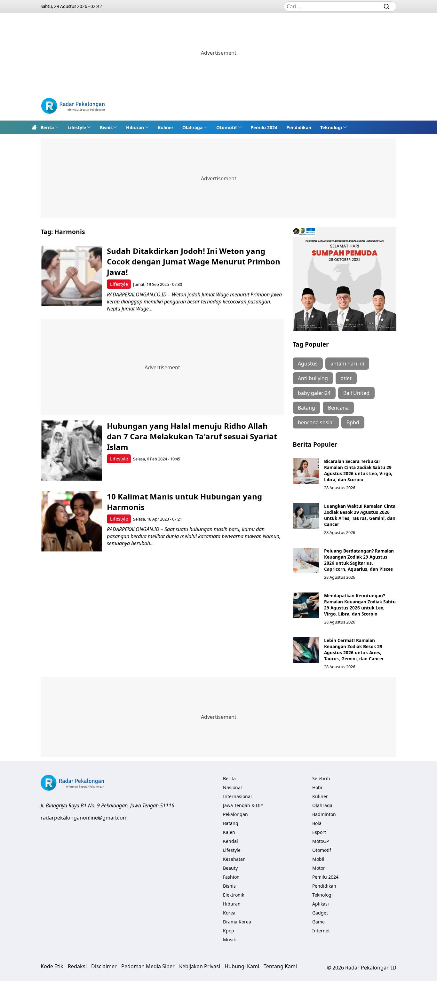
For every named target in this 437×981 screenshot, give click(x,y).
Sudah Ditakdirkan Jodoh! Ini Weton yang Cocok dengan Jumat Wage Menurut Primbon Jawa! (193, 261)
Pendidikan (298, 127)
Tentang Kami (280, 966)
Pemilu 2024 (263, 127)
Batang (306, 407)
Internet (321, 931)
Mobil (318, 859)
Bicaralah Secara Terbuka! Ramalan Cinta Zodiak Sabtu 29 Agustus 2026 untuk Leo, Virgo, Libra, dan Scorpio (358, 470)
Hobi (317, 787)
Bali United (356, 392)
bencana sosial (316, 422)
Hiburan (135, 127)
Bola (317, 823)
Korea (229, 913)
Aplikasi (320, 904)
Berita (47, 127)
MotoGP (320, 841)
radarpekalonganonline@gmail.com (84, 817)
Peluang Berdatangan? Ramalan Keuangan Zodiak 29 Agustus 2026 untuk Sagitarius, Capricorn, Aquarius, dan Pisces (359, 560)
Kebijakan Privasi (199, 966)
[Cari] (386, 6)
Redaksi (77, 966)
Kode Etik (52, 966)
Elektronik (233, 895)
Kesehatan (234, 859)
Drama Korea (237, 922)
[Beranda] (34, 127)
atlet (346, 378)
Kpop (228, 931)
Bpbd (352, 422)
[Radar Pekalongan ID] (73, 106)
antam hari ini (347, 363)
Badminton (324, 814)
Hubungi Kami (242, 966)
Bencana (338, 407)
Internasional (237, 796)
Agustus (308, 363)
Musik (229, 940)
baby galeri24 (314, 392)
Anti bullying (313, 378)
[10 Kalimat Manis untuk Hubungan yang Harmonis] (71, 521)
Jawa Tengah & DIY (243, 805)
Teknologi (331, 127)
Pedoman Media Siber (148, 966)
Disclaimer (104, 966)
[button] (50, 127)
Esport (319, 832)
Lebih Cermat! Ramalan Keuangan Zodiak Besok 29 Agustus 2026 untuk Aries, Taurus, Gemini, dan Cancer (354, 649)
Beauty (230, 868)
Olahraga (192, 127)
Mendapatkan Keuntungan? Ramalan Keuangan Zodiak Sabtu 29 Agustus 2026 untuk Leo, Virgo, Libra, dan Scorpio (360, 605)
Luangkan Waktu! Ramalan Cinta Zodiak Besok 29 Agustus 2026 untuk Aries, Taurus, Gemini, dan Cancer (359, 515)
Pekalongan (235, 814)
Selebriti (321, 778)
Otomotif (226, 127)
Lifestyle (77, 127)
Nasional (232, 787)
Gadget (320, 913)
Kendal (230, 841)
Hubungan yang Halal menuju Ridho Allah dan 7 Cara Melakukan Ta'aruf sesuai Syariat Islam (192, 436)
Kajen (229, 832)
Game (318, 922)
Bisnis (106, 127)
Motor (318, 868)
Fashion (231, 877)
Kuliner (165, 127)
